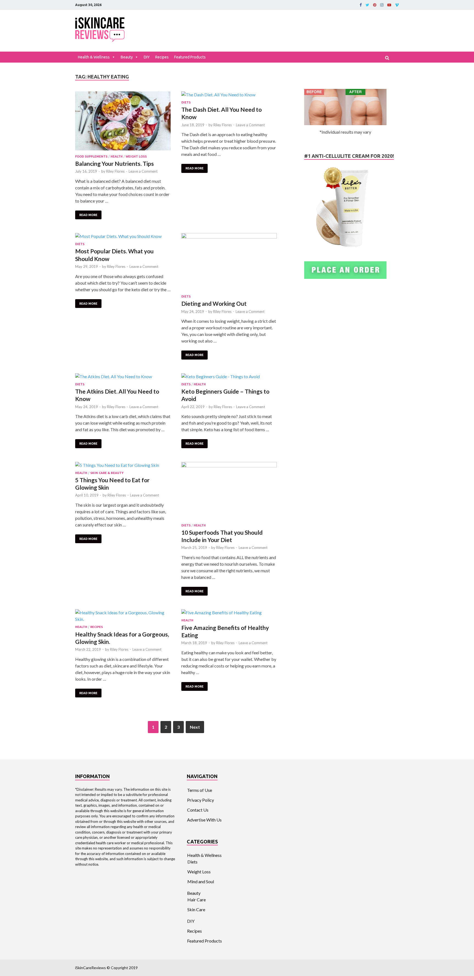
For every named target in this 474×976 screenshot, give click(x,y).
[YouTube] (389, 4)
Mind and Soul (200, 881)
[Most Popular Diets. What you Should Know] (123, 236)
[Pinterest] (375, 4)
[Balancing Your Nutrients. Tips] (123, 121)
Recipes (162, 57)
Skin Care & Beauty (106, 473)
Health (117, 156)
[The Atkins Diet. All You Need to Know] (123, 376)
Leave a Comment (143, 171)
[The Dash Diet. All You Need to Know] (229, 94)
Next (195, 727)
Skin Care (196, 909)
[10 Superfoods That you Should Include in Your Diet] (229, 491)
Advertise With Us (204, 819)
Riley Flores (115, 171)
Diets (186, 102)
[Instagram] (382, 4)
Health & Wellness (94, 57)
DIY (147, 57)
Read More (88, 215)
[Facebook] (360, 4)
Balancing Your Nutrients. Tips (114, 163)
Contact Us (197, 809)
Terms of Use (199, 790)
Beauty (127, 57)
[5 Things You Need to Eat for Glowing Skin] (123, 465)
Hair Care (196, 899)
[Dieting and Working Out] (229, 262)
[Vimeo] (397, 4)
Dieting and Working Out (214, 303)
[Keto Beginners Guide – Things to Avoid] (229, 376)
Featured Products (190, 57)
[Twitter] (367, 4)
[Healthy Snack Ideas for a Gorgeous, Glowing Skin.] (123, 615)
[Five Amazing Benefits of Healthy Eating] (229, 612)
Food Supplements (91, 156)
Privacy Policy (200, 800)
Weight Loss (136, 156)
